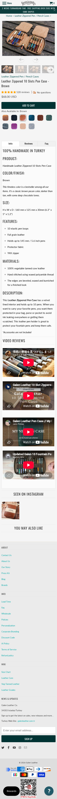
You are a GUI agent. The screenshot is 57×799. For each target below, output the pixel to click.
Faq (2, 607)
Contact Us (6, 555)
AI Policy (5, 643)
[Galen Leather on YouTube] (14, 747)
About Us (5, 561)
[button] (8, 92)
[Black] (14, 118)
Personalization (8, 625)
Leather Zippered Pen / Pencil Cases (32, 15)
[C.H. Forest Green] (49, 118)
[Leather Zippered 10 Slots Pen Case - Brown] (28, 38)
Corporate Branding (10, 631)
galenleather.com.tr (26, 721)
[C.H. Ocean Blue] (32, 118)
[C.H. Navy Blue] (32, 126)
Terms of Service (8, 649)
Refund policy (7, 655)
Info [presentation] (11, 143)
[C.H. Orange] (40, 118)
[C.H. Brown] (5, 118)
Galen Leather (32, 762)
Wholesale (6, 613)
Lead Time (6, 601)
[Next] (35, 59)
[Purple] (14, 126)
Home (9, 15)
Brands (4, 585)
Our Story (5, 567)
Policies (4, 619)
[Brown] (23, 118)
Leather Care (7, 678)
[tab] (10, 143)
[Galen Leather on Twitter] (3, 747)
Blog (3, 579)
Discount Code (8, 637)
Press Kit (5, 573)
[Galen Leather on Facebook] (9, 747)
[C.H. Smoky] (5, 126)
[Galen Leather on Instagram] (20, 747)
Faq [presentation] (46, 143)
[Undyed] (23, 126)
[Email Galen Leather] (26, 747)
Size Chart (6, 672)
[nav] (7, 3)
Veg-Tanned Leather (10, 684)
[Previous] (21, 59)
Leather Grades (8, 690)
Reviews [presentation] (29, 143)
